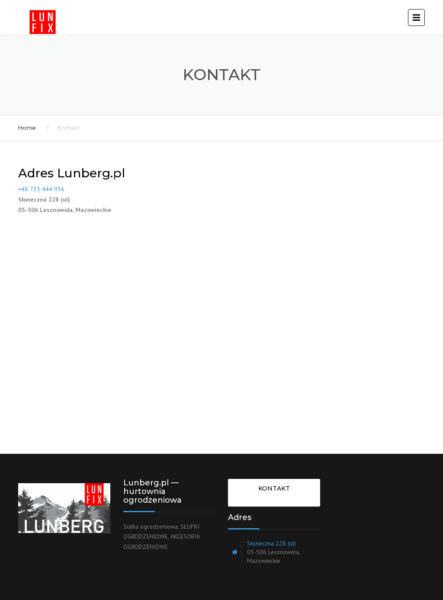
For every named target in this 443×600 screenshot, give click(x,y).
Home (27, 127)
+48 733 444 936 (41, 189)
